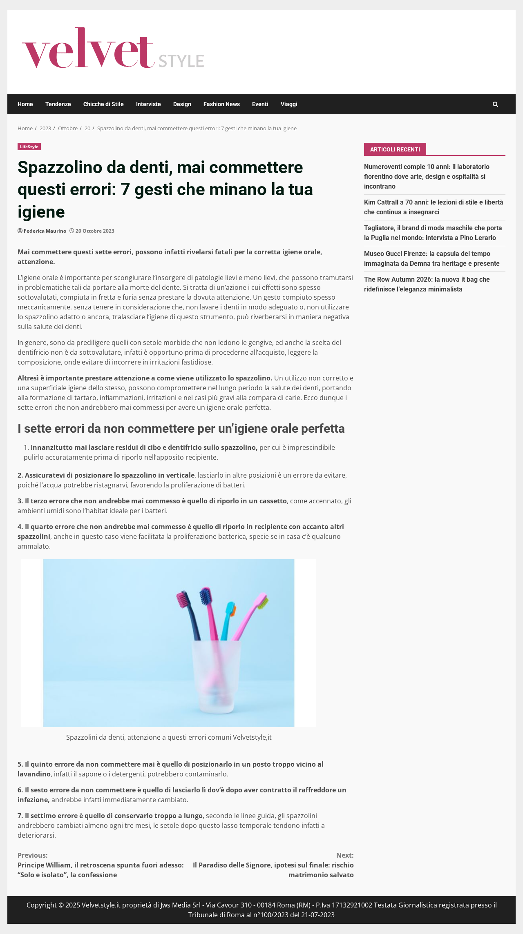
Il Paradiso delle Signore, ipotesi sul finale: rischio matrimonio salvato (273, 865)
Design (182, 104)
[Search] (495, 104)
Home (25, 104)
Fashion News (221, 104)
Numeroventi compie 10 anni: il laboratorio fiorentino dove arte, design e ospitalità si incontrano (426, 176)
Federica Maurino (45, 230)
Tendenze (58, 104)
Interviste (148, 104)
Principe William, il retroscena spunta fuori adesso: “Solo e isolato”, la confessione (101, 865)
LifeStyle (29, 146)
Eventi (260, 104)
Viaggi (289, 104)
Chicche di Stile (103, 104)
